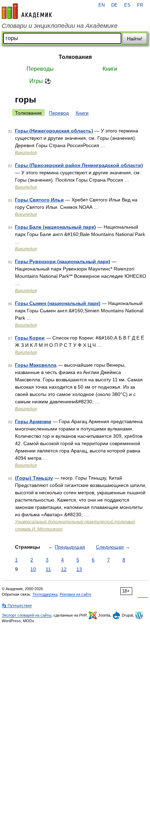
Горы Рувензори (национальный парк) (62, 261)
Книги (110, 69)
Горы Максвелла (36, 365)
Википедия (26, 152)
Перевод (59, 113)
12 (64, 569)
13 (79, 569)
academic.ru (27, 11)
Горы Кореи (30, 338)
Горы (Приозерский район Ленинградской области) (79, 165)
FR (140, 5)
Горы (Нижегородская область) (54, 131)
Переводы (40, 69)
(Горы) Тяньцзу (34, 478)
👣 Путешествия (17, 605)
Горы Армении (33, 421)
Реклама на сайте (75, 594)
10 (33, 569)
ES (127, 5)
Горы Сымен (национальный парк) (57, 303)
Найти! (134, 38)
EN (101, 5)
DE (114, 5)
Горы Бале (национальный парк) (55, 227)
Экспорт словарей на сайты (26, 615)
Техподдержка (45, 594)
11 (48, 569)
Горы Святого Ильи (39, 200)
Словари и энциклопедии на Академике (60, 25)
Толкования (75, 57)
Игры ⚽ (40, 81)
